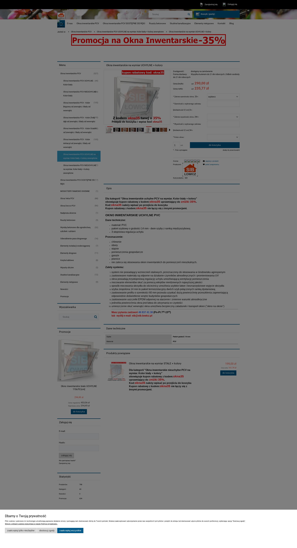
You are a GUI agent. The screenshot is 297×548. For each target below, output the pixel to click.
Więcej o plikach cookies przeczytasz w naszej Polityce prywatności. (31, 524)
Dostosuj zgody (47, 530)
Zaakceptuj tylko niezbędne (20, 530)
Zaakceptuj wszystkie (70, 530)
